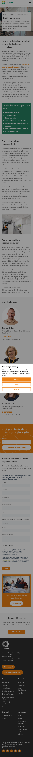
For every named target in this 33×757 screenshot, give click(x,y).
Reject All (16, 389)
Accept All (16, 379)
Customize (16, 384)
